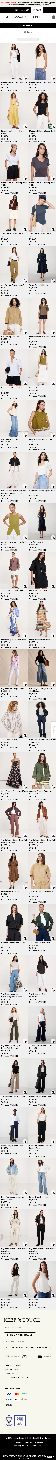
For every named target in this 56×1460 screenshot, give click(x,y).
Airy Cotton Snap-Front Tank (13, 542)
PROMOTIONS (11, 1374)
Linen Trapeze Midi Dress (39, 640)
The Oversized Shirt (37, 994)
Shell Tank (5, 1300)
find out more (29, 1456)
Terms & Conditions (28, 1347)
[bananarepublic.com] (37, 10)
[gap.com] (16, 10)
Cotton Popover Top (10, 337)
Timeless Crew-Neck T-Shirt (41, 1046)
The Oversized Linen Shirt (12, 591)
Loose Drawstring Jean (39, 1197)
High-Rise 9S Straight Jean (12, 688)
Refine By (28, 25)
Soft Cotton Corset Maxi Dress (14, 791)
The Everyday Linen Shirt (39, 943)
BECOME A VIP (11, 1370)
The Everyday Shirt (9, 740)
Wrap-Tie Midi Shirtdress (39, 285)
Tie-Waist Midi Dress (37, 542)
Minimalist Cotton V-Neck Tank (14, 82)
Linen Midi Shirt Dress (10, 891)
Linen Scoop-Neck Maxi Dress (13, 640)
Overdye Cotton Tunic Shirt (41, 791)
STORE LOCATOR (13, 1366)
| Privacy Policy (43, 1438)
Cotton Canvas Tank (38, 388)
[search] (7, 17)
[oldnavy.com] (25, 10)
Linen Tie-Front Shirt (38, 591)
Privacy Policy (45, 1347)
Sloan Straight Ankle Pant (40, 1097)
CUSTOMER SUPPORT (15, 1377)
